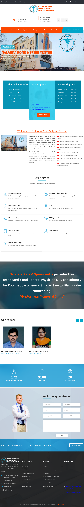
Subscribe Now (76, 445)
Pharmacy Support (26, 479)
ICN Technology (60, 504)
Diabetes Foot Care (48, 486)
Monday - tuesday (62, 89)
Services (18, 30)
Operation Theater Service (28, 467)
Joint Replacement (47, 467)
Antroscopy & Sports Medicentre (51, 476)
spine (34, 109)
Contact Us (54, 30)
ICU (23, 470)
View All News (43, 114)
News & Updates (43, 30)
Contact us (80, 2)
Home (4, 30)
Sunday (60, 102)
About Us (10, 30)
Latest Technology (26, 486)
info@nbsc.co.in (22, 21)
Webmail (68, 2)
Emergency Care (26, 476)
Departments (27, 30)
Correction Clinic (47, 483)
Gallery (35, 30)
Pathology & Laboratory (28, 473)
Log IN (74, 2)
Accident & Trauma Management (51, 470)
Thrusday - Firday (62, 96)
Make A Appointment (72, 30)
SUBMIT (62, 435)
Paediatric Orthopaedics (49, 479)
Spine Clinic (46, 473)
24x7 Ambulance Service (28, 483)
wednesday (61, 92)
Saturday (60, 99)
